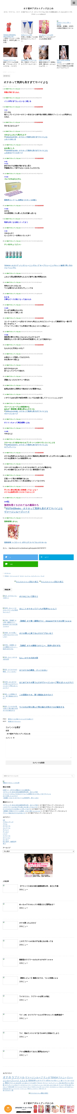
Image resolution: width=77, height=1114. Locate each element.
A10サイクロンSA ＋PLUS (64, 23)
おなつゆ (46, 1085)
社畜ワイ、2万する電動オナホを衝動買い (17, 790)
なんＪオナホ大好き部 (28, 658)
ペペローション (23, 1088)
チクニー (6, 830)
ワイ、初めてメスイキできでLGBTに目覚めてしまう (39, 1033)
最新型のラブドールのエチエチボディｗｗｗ (36, 960)
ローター (6, 839)
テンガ (42, 576)
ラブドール (6, 836)
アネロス (39, 1083)
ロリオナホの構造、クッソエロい (33, 670)
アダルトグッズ (8, 822)
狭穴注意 (6, 1088)
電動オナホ (9, 1083)
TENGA (7, 576)
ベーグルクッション (37, 1085)
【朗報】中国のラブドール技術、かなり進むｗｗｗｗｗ (21, 811)
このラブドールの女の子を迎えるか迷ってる (36, 941)
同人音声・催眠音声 (9, 841)
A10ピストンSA (62, 1086)
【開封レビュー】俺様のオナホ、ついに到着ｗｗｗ (38, 978)
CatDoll (68, 1086)
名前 (7, 730)
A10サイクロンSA (36, 1087)
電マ (4, 843)
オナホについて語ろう (28, 596)
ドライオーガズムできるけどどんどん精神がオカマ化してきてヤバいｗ (27, 794)
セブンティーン (35, 576)
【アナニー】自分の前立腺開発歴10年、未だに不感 (20, 792)
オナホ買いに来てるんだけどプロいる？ (36, 633)
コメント (10, 738)
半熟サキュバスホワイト (33, 1088)
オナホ (22, 576)
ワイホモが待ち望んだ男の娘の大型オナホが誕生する (41, 707)
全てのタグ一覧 (8, 1090)
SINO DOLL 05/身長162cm (63, 61)
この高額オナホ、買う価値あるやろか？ (36, 695)
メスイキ (24, 1080)
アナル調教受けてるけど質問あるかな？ (34, 1052)
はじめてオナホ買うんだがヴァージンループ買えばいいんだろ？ (46, 682)
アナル (5, 824)
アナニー (62, 1077)
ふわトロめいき (53, 1085)
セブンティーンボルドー (12, 1085)
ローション (6, 837)
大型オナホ (49, 1081)
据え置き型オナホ (65, 1083)
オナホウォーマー (25, 1085)
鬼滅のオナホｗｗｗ (14, 721)
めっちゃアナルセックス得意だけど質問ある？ (37, 904)
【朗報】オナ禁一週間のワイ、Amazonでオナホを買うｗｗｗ (45, 621)
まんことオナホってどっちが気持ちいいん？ (38, 609)
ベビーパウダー (45, 1087)
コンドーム (27, 576)
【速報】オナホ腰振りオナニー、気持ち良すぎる (40, 646)
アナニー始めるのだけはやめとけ (14, 813)
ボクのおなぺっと (54, 1086)
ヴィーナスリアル (15, 1088)
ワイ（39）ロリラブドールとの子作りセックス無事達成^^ (41, 1015)
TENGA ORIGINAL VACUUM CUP (9, 35)
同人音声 (68, 1085)
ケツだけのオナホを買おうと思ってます (16, 809)
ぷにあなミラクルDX (29, 1083)
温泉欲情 (32, 1080)
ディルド (6, 832)
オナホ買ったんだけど (10, 796)
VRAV (40, 1088)
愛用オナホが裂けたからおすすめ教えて (20, 719)
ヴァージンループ (14, 576)
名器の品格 (11, 1087)
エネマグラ (40, 1081)
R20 (10, 1088)
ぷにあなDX (17, 1083)
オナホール (8, 573)
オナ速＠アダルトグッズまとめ (38, 8)
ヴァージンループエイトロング (23, 1087)
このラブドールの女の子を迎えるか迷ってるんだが (20, 807)
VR (4, 820)
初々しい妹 (58, 1081)
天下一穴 (44, 1088)
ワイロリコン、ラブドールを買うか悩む (34, 996)
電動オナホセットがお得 (11, 783)
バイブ (5, 834)
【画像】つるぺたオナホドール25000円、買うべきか (21, 798)
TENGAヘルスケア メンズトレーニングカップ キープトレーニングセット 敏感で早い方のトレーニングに (38, 267)
